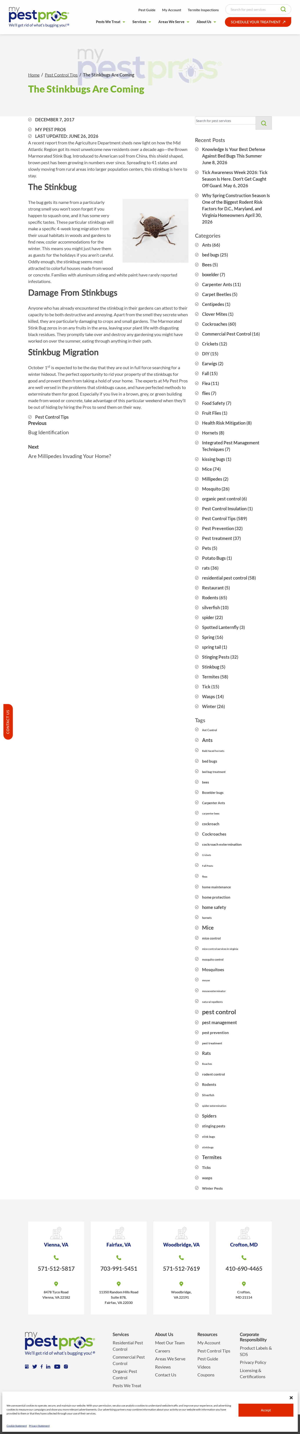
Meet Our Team (169, 1342)
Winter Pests (212, 1188)
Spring (208, 637)
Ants (206, 244)
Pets (206, 548)
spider (208, 617)
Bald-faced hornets (213, 750)
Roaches (207, 1063)
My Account (171, 10)
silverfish (211, 607)
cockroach (210, 824)
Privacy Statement (39, 1425)
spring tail (211, 647)
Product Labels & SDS (256, 1351)
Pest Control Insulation (224, 508)
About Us (204, 22)
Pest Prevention (218, 528)
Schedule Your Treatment (255, 22)
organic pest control (221, 498)
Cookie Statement (17, 1425)
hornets (207, 918)
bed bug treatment (214, 772)
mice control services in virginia (220, 949)
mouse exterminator (214, 991)
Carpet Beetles (216, 294)
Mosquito (211, 488)
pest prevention (215, 1032)
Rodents (210, 597)
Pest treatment (217, 538)
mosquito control (213, 959)
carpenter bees (210, 813)
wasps (207, 1178)
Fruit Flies (211, 413)
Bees (207, 264)
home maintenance (216, 887)
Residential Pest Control (128, 1346)
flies (206, 393)
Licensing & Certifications (253, 1373)
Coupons (206, 1374)
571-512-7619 (181, 1268)
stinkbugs (207, 1147)
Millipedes (212, 479)
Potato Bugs (214, 558)
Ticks (206, 1167)
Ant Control (209, 730)
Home (34, 74)
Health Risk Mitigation (224, 422)
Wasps (208, 696)
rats (206, 568)
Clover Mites (214, 314)
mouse (206, 980)
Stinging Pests (216, 657)
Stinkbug (210, 666)
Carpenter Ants (217, 284)
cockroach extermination (222, 844)
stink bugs (208, 1136)
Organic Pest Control (125, 1374)
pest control (219, 1012)
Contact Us (165, 1374)
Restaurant (213, 587)
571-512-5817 (56, 1268)
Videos (204, 1366)
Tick (206, 686)
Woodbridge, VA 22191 (181, 1294)
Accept (266, 1410)
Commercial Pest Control (226, 333)
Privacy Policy (253, 1362)
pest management (219, 1022)
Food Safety (213, 403)
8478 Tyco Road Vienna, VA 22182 (56, 1294)
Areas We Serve (171, 22)
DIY (206, 353)
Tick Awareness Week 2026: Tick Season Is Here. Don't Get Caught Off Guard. (234, 179)
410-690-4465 (244, 1268)
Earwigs (209, 363)
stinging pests (213, 1126)
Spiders (209, 1115)
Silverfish (208, 1095)
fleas (204, 876)
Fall (205, 373)
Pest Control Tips (61, 74)
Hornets (210, 432)
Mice (207, 469)
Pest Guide (146, 10)
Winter (209, 706)
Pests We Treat (108, 22)
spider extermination (214, 1105)
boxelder (210, 274)
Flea (206, 383)
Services (139, 22)
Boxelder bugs (213, 792)
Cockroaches (214, 324)
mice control (211, 938)
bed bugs (210, 254)
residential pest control (224, 577)
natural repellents (212, 1001)
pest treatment (212, 1043)
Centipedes (213, 304)
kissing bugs (213, 459)
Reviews (163, 1366)
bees (205, 782)
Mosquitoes (213, 969)
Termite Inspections (203, 10)
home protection (216, 897)
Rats (206, 1053)
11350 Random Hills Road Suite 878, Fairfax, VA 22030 (118, 1297)
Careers (162, 1350)
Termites (210, 676)
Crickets (210, 343)
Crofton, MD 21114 (244, 1294)
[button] (291, 1397)
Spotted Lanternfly (220, 627)
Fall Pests (207, 865)
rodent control (213, 1074)
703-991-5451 (118, 1268)
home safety (214, 907)
